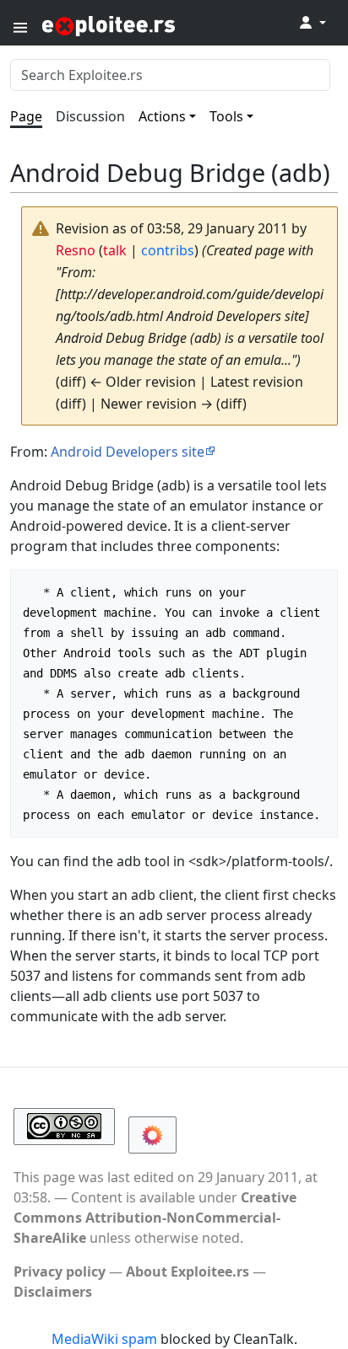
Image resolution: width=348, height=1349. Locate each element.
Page (26, 116)
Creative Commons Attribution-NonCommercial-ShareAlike (155, 1217)
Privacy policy (60, 1271)
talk (115, 250)
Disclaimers (53, 1291)
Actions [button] (162, 116)
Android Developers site (127, 451)
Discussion (90, 116)
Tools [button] (226, 116)
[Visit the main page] (150, 24)
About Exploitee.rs (187, 1271)
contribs (167, 250)
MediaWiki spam (104, 1339)
